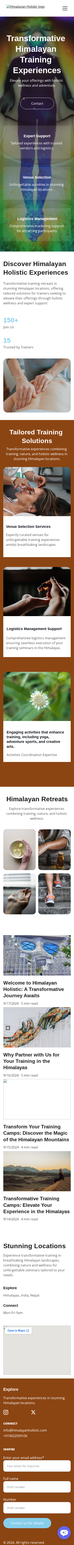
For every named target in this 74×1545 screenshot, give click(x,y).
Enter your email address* (23, 1457)
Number (9, 1499)
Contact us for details (27, 1523)
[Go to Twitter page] (33, 1412)
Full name (10, 1478)
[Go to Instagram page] (5, 1412)
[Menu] (64, 8)
